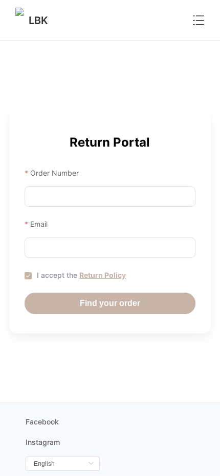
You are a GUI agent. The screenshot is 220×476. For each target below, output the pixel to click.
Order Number (54, 173)
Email (39, 224)
